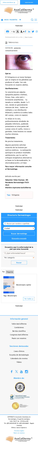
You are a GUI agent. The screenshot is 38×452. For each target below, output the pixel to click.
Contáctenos (19, 327)
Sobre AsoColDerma (19, 324)
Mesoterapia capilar (23, 285)
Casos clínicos (19, 351)
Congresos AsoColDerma (19, 335)
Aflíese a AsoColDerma (8, 2)
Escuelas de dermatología (19, 355)
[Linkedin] (29, 32)
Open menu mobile (19, 19)
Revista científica (19, 331)
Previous (4, 286)
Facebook (12, 371)
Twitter (16, 371)
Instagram (26, 371)
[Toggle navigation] (36, 20)
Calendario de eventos (19, 358)
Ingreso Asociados (29, 2)
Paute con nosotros (19, 338)
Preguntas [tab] (10, 272)
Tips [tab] (3, 271)
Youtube (21, 371)
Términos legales (19, 431)
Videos (19, 362)
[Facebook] (25, 32)
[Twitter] (33, 32)
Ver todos (27, 299)
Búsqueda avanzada (19, 238)
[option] (19, 286)
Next (33, 286)
